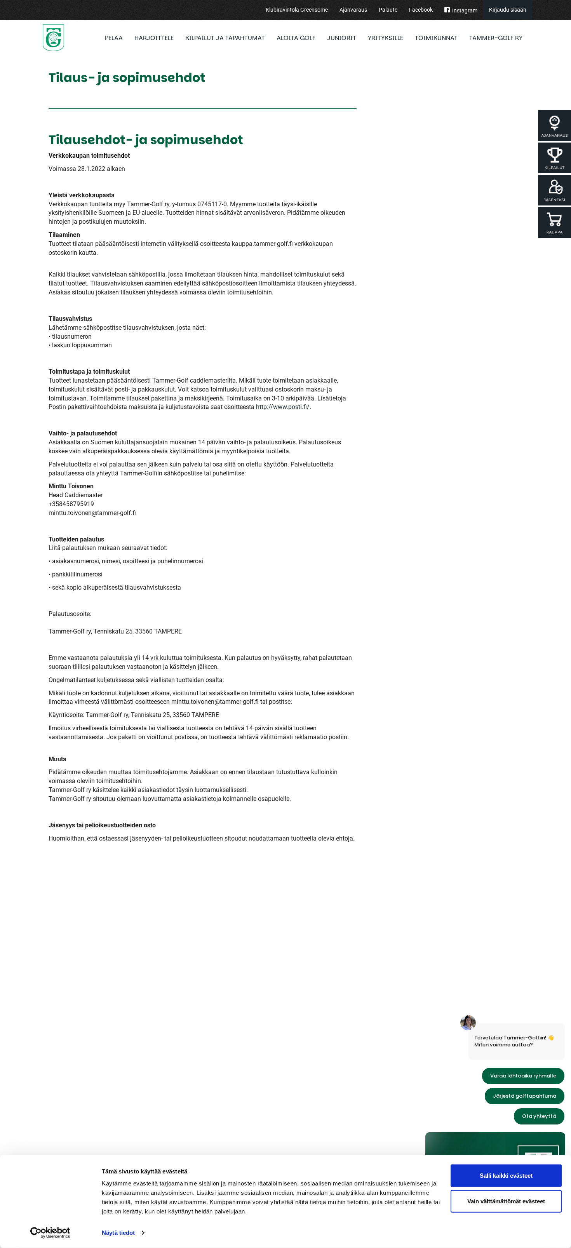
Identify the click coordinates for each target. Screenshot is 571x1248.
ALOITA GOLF (296, 37)
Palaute (388, 10)
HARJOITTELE (154, 37)
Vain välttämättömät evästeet (506, 1201)
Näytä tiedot (118, 1232)
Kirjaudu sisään (507, 10)
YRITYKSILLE (385, 37)
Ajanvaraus (353, 10)
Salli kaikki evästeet (506, 1175)
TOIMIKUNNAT (436, 37)
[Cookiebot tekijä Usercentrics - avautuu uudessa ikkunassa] (50, 1233)
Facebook (421, 10)
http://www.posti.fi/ (283, 407)
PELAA (114, 37)
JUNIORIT (341, 37)
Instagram (464, 10)
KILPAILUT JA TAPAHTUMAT (225, 37)
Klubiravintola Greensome (297, 10)
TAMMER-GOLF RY (495, 37)
